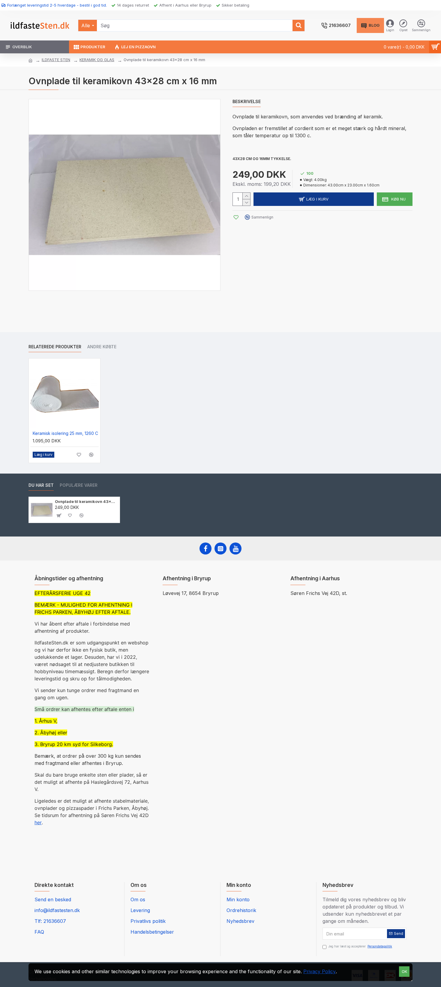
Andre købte (101, 346)
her (38, 822)
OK (404, 971)
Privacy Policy (319, 971)
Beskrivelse (246, 101)
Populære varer (79, 485)
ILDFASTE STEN (56, 59)
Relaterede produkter (54, 346)
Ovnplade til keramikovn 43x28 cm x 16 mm (86, 501)
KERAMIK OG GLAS (97, 59)
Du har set (41, 485)
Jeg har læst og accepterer (360, 946)
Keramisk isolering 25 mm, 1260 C (65, 433)
